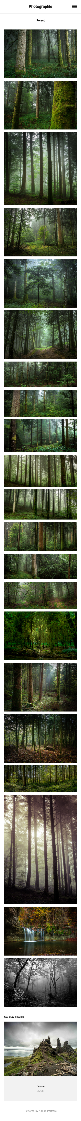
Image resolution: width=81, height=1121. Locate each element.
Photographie (40, 6)
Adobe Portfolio (48, 1111)
